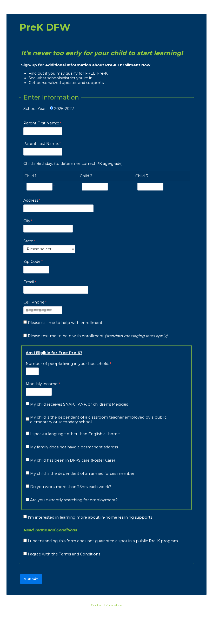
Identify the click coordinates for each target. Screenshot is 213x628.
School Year (34, 108)
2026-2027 (64, 108)
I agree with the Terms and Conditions (64, 554)
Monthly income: (42, 384)
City (26, 220)
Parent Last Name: (41, 143)
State (28, 241)
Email (28, 282)
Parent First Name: (41, 123)
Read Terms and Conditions (50, 530)
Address (30, 200)
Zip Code (32, 261)
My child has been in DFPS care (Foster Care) (72, 460)
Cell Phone (33, 302)
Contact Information (106, 605)
